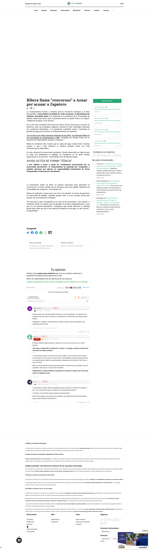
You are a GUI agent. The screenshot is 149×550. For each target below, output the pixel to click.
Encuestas (53, 10)
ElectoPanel (77, 10)
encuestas (74, 493)
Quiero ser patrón (32, 529)
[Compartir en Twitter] (28, 232)
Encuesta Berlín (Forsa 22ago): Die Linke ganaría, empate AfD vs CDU (108, 183)
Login (122, 3)
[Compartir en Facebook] (32, 232)
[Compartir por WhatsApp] (41, 232)
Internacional (65, 10)
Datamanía (54, 522)
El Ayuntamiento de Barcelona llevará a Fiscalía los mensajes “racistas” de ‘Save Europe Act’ (109, 166)
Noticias (44, 10)
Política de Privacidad (83, 522)
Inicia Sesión (31, 531)
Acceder (87, 287)
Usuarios (97, 10)
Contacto (106, 10)
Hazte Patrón (49, 282)
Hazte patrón (106, 538)
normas (40, 273)
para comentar (49, 273)
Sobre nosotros (80, 519)
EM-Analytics (55, 519)
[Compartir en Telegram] (36, 232)
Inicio (36, 10)
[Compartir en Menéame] (45, 232)
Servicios (87, 10)
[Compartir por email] (50, 232)
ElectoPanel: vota (107, 101)
